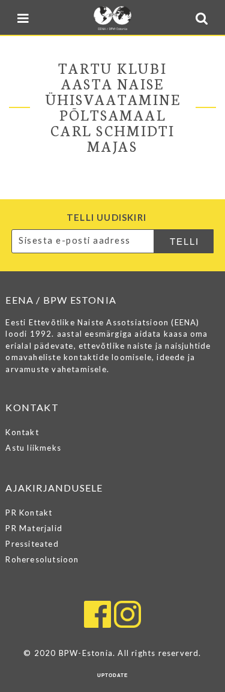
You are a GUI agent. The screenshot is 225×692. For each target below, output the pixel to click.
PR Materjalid (33, 528)
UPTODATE (112, 675)
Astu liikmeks (33, 448)
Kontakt (21, 432)
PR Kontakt (28, 512)
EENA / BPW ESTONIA (112, 18)
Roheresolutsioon (42, 559)
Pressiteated (31, 544)
